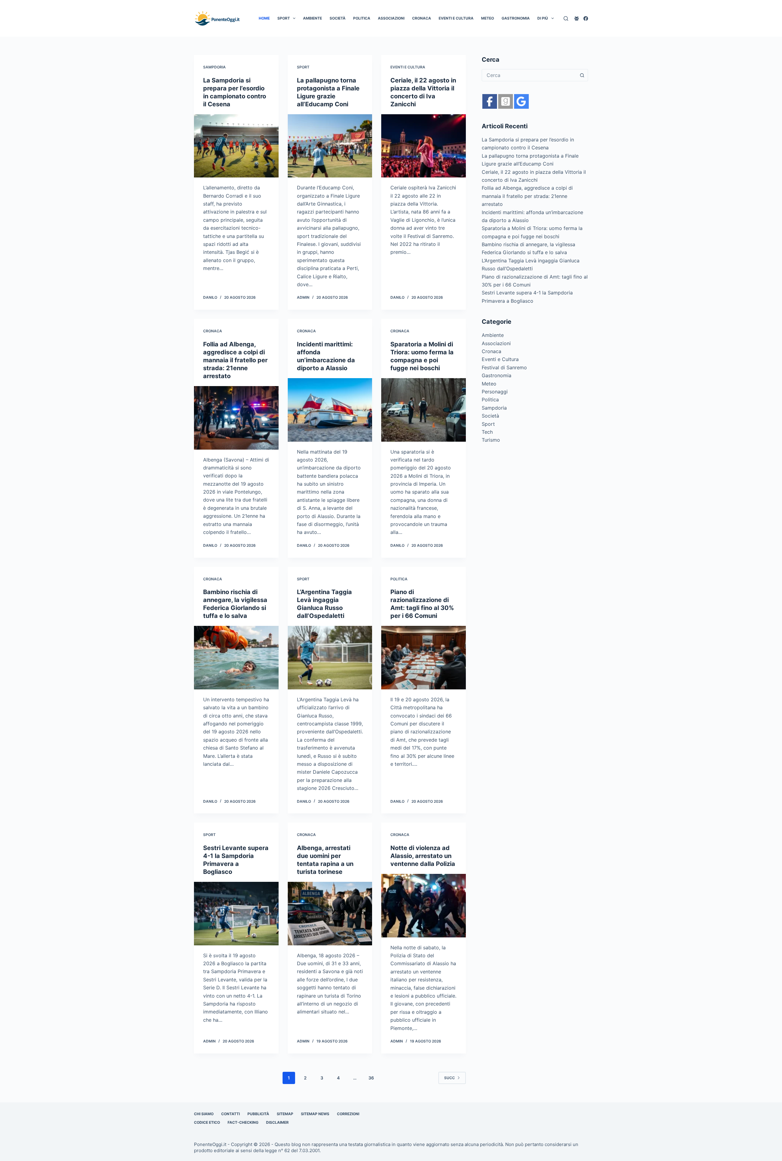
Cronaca (421, 18)
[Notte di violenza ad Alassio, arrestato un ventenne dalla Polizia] (423, 905)
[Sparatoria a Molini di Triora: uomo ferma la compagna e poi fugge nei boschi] (423, 410)
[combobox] (529, 75)
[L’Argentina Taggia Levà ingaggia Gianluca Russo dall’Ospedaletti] (330, 657)
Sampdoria (214, 67)
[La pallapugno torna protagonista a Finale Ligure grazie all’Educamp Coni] (330, 146)
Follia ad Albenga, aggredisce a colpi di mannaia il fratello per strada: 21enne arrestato (235, 360)
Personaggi (495, 392)
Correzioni (348, 1114)
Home (264, 18)
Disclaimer (277, 1122)
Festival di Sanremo (504, 367)
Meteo (487, 18)
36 (371, 1077)
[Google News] (505, 101)
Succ (449, 1077)
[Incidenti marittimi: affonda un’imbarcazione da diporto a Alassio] (330, 410)
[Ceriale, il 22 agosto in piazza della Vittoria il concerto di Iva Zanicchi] (423, 146)
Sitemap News (315, 1114)
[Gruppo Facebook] (576, 18)
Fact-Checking (243, 1122)
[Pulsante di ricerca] (582, 75)
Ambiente (312, 18)
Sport (283, 18)
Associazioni (391, 18)
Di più (542, 18)
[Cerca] (566, 18)
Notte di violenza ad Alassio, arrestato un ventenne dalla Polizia (422, 855)
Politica (361, 18)
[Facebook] (585, 18)
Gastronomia (516, 18)
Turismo (491, 440)
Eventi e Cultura (456, 18)
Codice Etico (207, 1122)
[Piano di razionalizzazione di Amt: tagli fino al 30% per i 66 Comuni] (423, 657)
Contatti (230, 1114)
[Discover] (521, 101)
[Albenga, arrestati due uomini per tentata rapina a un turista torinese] (330, 913)
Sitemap (285, 1114)
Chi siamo (204, 1114)
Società (337, 18)
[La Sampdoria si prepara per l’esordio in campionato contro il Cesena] (236, 146)
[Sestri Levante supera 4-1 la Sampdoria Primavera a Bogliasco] (236, 913)
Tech (487, 432)
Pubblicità (258, 1114)
